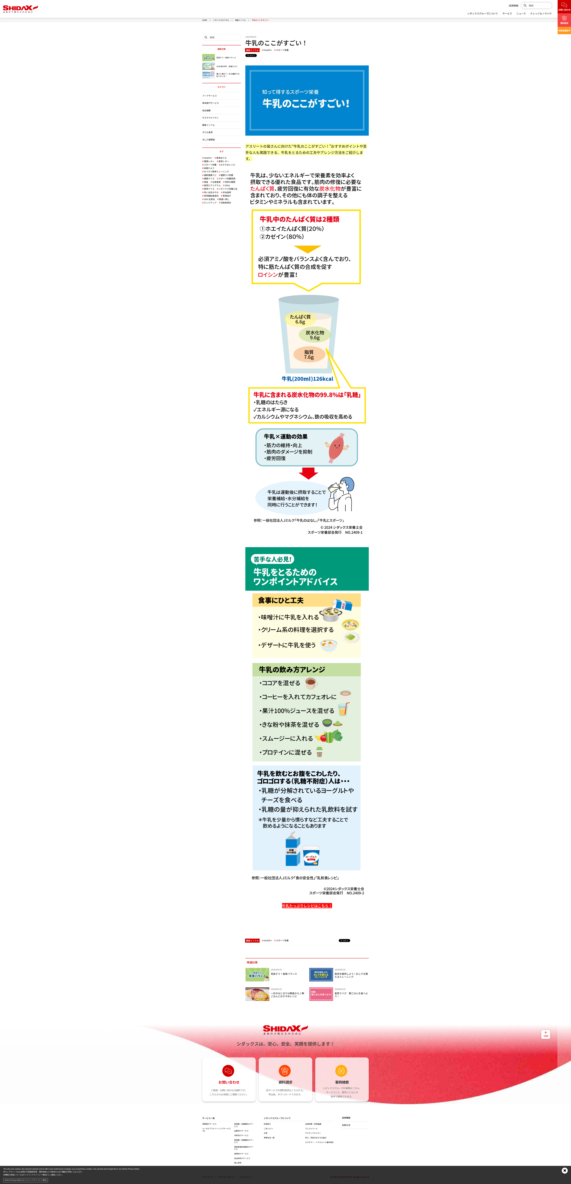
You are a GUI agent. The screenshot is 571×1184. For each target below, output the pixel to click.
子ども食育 (207, 132)
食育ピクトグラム (212, 185)
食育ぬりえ (221, 157)
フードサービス (209, 95)
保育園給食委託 (211, 195)
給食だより (209, 168)
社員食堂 (216, 181)
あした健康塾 (208, 139)
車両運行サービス (210, 102)
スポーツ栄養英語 (227, 178)
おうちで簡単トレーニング (216, 171)
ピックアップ (210, 202)
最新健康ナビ (210, 175)
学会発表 (227, 192)
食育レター (224, 161)
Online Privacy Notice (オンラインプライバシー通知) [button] (25, 1180)
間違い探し (224, 199)
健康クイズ (209, 178)
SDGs (227, 185)
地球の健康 (230, 181)
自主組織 (206, 110)
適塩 (206, 181)
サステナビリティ (210, 117)
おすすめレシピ (228, 164)
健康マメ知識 (227, 175)
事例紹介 (227, 195)
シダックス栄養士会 (228, 188)
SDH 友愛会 (209, 199)
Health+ (268, 49)
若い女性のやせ (211, 192)
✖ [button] (564, 1171)
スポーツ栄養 (282, 49)
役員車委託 (226, 202)
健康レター (209, 161)
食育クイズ (209, 188)
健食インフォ (252, 50)
